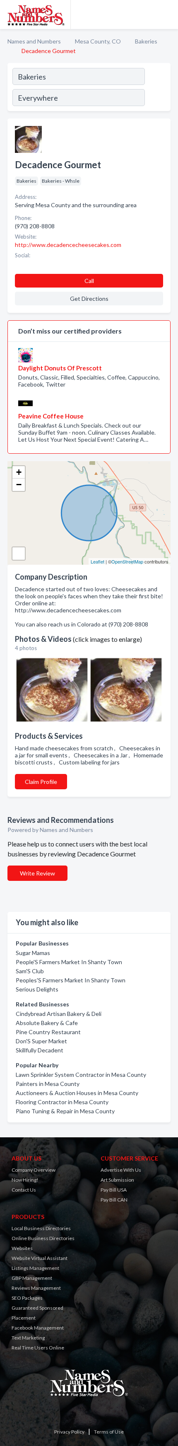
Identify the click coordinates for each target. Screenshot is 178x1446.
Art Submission (117, 1180)
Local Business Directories (41, 1228)
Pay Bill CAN (114, 1200)
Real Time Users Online (38, 1347)
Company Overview (33, 1170)
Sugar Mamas (33, 952)
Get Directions (89, 298)
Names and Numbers (34, 41)
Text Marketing (28, 1338)
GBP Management (32, 1278)
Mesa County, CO (98, 41)
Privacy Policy (69, 1432)
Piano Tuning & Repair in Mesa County (65, 1111)
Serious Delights (37, 989)
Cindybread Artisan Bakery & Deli (58, 1013)
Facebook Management (38, 1328)
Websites (22, 1248)
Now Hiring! (25, 1180)
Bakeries (146, 41)
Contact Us (24, 1190)
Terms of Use (109, 1432)
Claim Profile (41, 781)
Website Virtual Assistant (39, 1258)
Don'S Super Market (41, 1041)
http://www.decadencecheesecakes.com (68, 244)
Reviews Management (36, 1288)
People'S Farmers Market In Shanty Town (69, 961)
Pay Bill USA (114, 1190)
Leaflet (97, 561)
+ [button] (19, 472)
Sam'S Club (30, 970)
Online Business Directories (43, 1238)
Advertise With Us (121, 1170)
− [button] (19, 484)
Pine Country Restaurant (48, 1031)
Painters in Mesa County (47, 1083)
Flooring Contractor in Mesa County (62, 1101)
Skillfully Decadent (39, 1050)
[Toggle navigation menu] (166, 14)
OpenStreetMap (127, 561)
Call (89, 280)
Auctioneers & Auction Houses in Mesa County (77, 1092)
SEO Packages (27, 1298)
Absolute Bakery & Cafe (47, 1022)
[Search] (157, 88)
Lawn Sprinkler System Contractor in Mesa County (81, 1074)
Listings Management (35, 1268)
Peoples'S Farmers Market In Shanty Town (70, 980)
